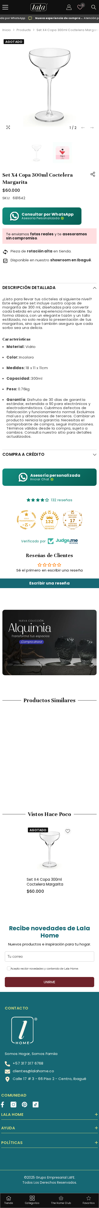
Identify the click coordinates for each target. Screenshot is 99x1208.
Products (24, 30)
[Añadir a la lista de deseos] (67, 831)
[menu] (5, 7)
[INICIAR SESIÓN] (69, 7)
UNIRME (49, 982)
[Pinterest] (24, 1104)
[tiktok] (35, 1104)
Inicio (6, 30)
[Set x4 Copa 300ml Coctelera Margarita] (50, 849)
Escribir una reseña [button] (49, 583)
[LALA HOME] (49, 642)
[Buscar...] (94, 7)
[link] (25, 783)
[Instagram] (13, 1104)
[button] (83, 127)
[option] (49, 85)
